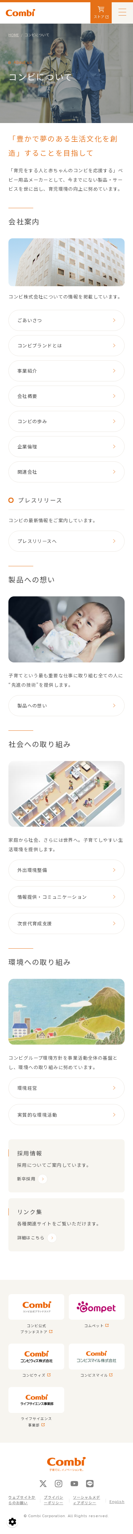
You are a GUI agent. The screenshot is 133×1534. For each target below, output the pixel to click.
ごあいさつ (29, 320)
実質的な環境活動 (37, 1114)
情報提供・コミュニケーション (52, 896)
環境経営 (27, 1087)
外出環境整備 (32, 869)
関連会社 (27, 471)
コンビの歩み (32, 421)
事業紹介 (27, 370)
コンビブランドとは (39, 345)
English (117, 1502)
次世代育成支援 (34, 923)
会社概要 (27, 395)
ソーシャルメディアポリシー (86, 1500)
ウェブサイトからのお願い (22, 1500)
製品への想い (32, 705)
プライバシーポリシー (53, 1500)
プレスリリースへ (37, 540)
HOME (13, 34)
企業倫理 (27, 446)
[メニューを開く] (122, 12)
